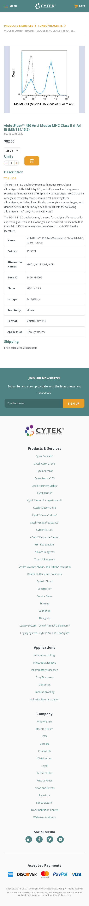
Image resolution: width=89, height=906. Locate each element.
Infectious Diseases (44, 662)
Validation (45, 611)
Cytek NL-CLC (44, 530)
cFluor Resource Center (44, 537)
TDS (6, 178)
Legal (44, 766)
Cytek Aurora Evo (44, 463)
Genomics (45, 684)
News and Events (44, 788)
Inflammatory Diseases (44, 670)
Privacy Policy (44, 780)
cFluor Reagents (44, 552)
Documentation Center (44, 810)
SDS (13, 178)
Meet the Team (44, 729)
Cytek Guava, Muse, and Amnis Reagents (45, 566)
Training (44, 603)
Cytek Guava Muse (44, 515)
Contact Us (44, 751)
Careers (44, 743)
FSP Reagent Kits (44, 544)
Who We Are (44, 721)
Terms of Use (44, 773)
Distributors (44, 758)
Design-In (44, 618)
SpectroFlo (45, 589)
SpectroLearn (44, 802)
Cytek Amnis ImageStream (44, 500)
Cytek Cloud (45, 581)
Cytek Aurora (44, 471)
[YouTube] (60, 839)
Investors (44, 795)
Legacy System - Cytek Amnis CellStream (44, 625)
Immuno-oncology (44, 655)
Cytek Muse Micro (44, 507)
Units (8, 156)
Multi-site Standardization (44, 699)
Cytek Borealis (44, 456)
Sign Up (73, 403)
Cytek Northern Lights (44, 486)
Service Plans (44, 596)
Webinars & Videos (44, 817)
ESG (44, 736)
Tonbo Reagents (50, 26)
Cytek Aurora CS (44, 478)
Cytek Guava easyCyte (44, 522)
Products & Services (18, 26)
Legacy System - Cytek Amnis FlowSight (44, 633)
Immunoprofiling (44, 692)
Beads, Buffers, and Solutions (44, 574)
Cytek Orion (44, 493)
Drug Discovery (45, 677)
